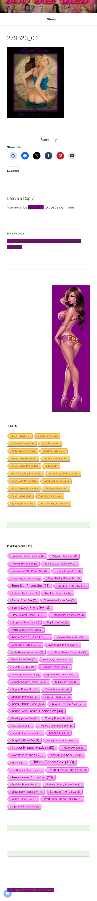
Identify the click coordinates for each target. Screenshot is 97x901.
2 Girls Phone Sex (48, 436)
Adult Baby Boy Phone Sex (26, 473)
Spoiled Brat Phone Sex (62, 674)
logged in (36, 207)
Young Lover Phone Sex (31, 607)
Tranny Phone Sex (68, 571)
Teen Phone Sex (28, 704)
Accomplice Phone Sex (24, 458)
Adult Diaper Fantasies (56, 481)
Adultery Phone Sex (57, 488)
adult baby (52, 466)
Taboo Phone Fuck (33, 747)
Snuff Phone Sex (23, 667)
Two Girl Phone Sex (58, 593)
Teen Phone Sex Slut (31, 637)
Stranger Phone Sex (65, 791)
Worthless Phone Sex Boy (62, 798)
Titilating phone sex (64, 556)
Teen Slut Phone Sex (31, 585)
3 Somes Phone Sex (23, 443)
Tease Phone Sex (68, 704)
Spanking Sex (59, 732)
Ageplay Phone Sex (22, 503)
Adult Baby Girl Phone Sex (63, 473)
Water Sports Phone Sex (27, 629)
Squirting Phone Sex (25, 784)
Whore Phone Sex (57, 689)
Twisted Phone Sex (71, 585)
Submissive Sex (66, 682)
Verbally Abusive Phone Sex (29, 682)
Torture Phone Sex (24, 593)
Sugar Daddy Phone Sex (64, 578)
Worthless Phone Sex (27, 755)
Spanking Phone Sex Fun (28, 556)
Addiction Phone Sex (56, 458)
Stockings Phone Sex (67, 755)
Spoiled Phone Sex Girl (71, 637)
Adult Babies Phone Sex (25, 466)
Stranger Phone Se (24, 696)
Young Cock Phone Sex (62, 740)
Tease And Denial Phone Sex (37, 711)
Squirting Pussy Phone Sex (63, 784)
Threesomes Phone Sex (68, 614)
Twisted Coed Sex (24, 600)
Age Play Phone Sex (50, 496)
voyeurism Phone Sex (25, 806)
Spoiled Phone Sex (57, 697)
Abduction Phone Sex (24, 451)
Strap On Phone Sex (25, 622)
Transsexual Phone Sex (60, 563)
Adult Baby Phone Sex (24, 481)
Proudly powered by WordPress (30, 890)
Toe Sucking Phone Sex (26, 770)
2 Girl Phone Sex (21, 436)
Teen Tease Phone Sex (32, 777)
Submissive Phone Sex (63, 644)
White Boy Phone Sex (57, 659)
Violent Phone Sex (24, 799)
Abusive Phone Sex (54, 451)
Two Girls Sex (22, 725)
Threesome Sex (73, 747)
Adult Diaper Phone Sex (25, 488)
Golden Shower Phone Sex (68, 652)
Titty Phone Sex (57, 622)
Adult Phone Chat (21, 496)
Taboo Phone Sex (53, 762)
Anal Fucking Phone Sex (54, 503)
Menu (51, 19)
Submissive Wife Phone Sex (30, 571)
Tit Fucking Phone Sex (26, 578)
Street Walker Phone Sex (28, 614)
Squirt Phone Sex (23, 659)
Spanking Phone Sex (55, 667)
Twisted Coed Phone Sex (55, 725)
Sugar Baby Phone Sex (27, 791)
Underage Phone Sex (25, 674)
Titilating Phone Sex (24, 563)
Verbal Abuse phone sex (27, 652)
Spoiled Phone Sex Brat (26, 733)
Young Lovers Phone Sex (67, 770)
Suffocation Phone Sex (26, 645)
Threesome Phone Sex (59, 600)
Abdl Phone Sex (51, 443)
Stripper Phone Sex (25, 689)
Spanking (18, 762)
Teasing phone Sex (24, 718)
